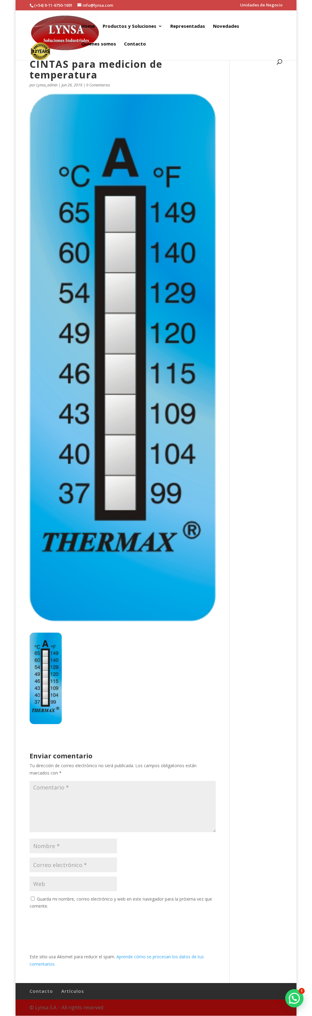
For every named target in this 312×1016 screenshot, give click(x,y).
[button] (294, 998)
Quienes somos (98, 44)
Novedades (226, 26)
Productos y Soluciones (129, 26)
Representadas (187, 26)
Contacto (135, 44)
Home (88, 26)
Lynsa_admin (47, 85)
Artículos (72, 991)
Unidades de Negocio (261, 5)
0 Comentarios (98, 85)
